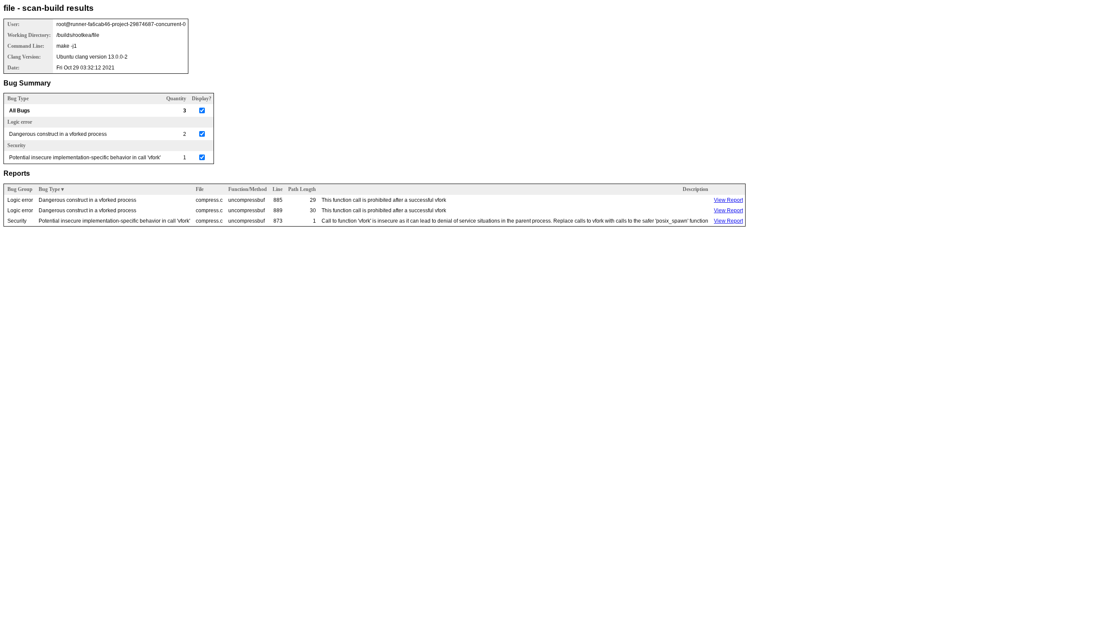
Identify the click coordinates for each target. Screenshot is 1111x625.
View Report (728, 200)
